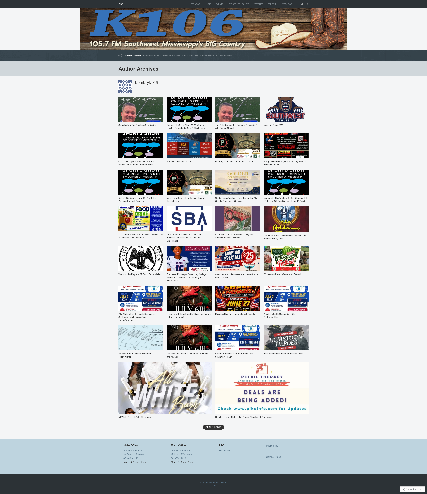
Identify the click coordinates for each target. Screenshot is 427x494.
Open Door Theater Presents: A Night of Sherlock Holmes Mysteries (234, 236)
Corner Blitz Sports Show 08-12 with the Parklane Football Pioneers (137, 199)
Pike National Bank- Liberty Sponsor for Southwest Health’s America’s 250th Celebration (136, 317)
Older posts (213, 427)
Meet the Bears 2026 (273, 125)
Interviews (286, 4)
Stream (272, 4)
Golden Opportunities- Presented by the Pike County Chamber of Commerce (236, 199)
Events (219, 4)
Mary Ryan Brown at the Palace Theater (234, 161)
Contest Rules (273, 456)
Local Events (208, 55)
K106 (121, 3)
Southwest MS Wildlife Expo (180, 161)
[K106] (213, 29)
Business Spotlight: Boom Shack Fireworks (235, 313)
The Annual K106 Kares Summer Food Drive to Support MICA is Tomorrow (140, 236)
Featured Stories (151, 55)
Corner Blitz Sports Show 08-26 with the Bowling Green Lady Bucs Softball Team (186, 127)
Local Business (225, 55)
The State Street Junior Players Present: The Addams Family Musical (285, 237)
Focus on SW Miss (171, 55)
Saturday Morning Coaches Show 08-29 (137, 125)
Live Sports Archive (238, 4)
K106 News (195, 4)
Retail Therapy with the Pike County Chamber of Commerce (243, 417)
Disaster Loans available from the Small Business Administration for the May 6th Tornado (185, 237)
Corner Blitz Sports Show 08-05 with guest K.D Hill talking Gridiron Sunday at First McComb (286, 199)
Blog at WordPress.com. (213, 482)
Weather (258, 4)
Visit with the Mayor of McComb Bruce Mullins (139, 274)
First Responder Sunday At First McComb (283, 353)
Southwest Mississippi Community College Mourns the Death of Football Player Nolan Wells (186, 277)
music (208, 4)
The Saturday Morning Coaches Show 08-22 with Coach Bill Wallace (236, 127)
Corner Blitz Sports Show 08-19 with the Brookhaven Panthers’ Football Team (137, 163)
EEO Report (225, 450)
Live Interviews (191, 55)
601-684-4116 (130, 458)
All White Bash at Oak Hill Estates (134, 417)
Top (213, 485)
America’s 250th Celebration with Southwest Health (279, 315)
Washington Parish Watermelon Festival (282, 274)
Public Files (272, 445)
